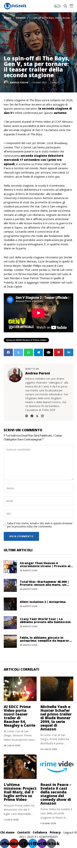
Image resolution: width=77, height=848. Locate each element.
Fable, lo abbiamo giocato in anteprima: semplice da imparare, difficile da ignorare (46, 641)
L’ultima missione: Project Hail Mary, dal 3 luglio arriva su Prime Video (20, 792)
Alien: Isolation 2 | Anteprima (43, 602)
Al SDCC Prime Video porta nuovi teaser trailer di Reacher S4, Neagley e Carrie (19, 716)
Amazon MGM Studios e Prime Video (26, 340)
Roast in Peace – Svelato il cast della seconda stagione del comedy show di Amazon (55, 794)
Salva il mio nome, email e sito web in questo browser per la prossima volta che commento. (40, 525)
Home (7, 17)
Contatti (23, 832)
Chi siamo (7, 832)
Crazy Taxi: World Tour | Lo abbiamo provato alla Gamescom (45, 620)
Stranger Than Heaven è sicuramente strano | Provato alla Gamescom (46, 566)
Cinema (20, 17)
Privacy (55, 832)
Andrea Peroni (19, 82)
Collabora (40, 832)
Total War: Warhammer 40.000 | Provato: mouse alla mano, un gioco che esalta (44, 585)
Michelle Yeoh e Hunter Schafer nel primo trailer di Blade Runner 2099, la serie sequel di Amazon (56, 718)
